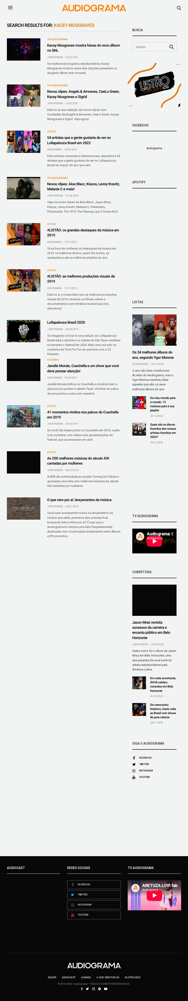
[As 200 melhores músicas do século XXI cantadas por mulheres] (23, 462)
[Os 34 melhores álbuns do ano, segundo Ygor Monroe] (154, 330)
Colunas (53, 360)
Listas (51, 132)
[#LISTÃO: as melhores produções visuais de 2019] (23, 280)
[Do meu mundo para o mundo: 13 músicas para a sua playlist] (139, 402)
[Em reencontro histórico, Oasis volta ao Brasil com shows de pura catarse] (139, 709)
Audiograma (54, 149)
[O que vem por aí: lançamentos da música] (23, 508)
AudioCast (69, 977)
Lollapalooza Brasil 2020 (66, 322)
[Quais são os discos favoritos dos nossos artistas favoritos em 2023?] (139, 429)
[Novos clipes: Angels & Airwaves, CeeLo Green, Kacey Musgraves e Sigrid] (23, 95)
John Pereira (55, 57)
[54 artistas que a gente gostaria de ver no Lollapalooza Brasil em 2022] (23, 142)
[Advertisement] (154, 479)
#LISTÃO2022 (132, 977)
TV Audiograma (57, 39)
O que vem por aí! (108, 977)
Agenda (86, 977)
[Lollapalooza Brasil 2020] (23, 331)
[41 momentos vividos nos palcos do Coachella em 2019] (23, 416)
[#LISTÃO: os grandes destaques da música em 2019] (23, 234)
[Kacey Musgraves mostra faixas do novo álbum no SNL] (23, 49)
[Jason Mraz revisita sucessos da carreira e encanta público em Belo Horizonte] (154, 600)
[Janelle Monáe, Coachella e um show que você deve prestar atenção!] (23, 370)
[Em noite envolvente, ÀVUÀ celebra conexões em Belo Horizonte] (139, 682)
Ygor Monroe (140, 364)
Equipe (52, 977)
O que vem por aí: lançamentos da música (79, 500)
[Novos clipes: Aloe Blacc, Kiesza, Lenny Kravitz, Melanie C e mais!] (23, 188)
